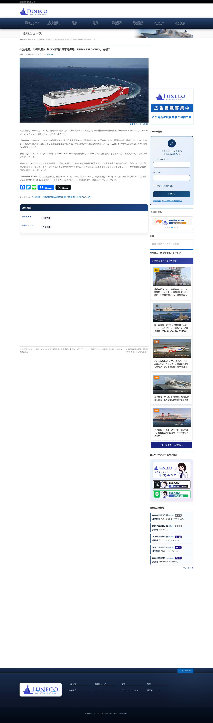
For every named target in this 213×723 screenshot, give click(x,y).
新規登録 (157, 200)
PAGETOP (186, 671)
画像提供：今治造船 (139, 124)
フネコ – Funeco (103, 713)
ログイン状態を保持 (165, 186)
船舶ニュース (100, 684)
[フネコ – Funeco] (34, 12)
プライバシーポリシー (130, 690)
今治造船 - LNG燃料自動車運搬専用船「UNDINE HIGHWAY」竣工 (62, 197)
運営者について (153, 690)
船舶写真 (72, 690)
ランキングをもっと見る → (171, 445)
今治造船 (50, 54)
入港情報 (72, 684)
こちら (177, 154)
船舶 (149, 684)
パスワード (157, 172)
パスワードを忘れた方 (172, 200)
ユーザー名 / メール (161, 159)
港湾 (123, 684)
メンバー (98, 690)
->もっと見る (187, 568)
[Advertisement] (159, 12)
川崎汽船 (46, 218)
